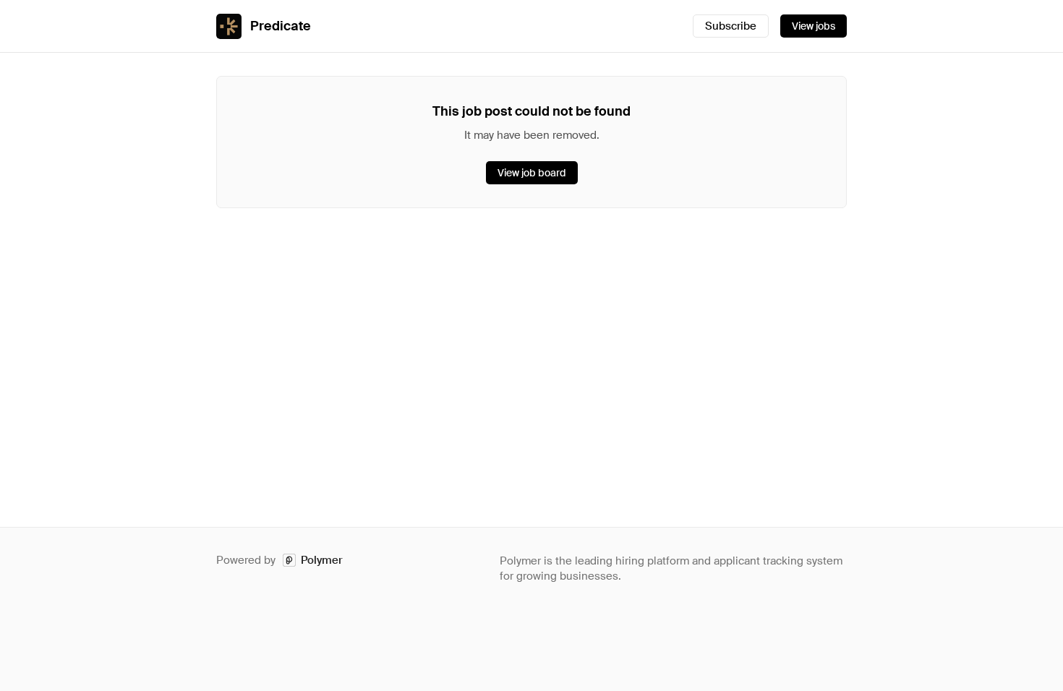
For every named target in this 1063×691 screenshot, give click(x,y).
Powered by (279, 560)
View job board (532, 172)
